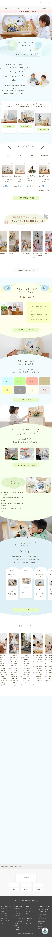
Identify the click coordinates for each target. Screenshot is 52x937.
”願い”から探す (26, 400)
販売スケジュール (14, 884)
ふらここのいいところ (26, 610)
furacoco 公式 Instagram (26, 826)
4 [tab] (13, 267)
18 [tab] (41, 267)
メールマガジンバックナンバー (31, 915)
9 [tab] (23, 267)
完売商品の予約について (30, 921)
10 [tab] (25, 267)
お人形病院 (40, 797)
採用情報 (40, 926)
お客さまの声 (16, 927)
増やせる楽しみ (4, 922)
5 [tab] (15, 267)
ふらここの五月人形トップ (19, 906)
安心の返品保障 (26, 797)
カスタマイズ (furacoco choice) (7, 915)
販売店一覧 (11, 797)
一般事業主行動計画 (42, 918)
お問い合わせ (26, 889)
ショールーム (37, 884)
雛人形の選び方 (4, 918)
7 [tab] (19, 267)
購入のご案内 (26, 884)
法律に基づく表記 (41, 919)
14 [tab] (33, 267)
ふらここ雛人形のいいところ (6, 920)
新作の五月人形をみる (26, 330)
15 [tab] (35, 267)
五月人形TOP (8, 8)
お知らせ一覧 (26, 761)
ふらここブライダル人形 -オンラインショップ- (44, 910)
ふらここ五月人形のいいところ (19, 918)
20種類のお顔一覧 (4, 909)
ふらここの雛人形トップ (6, 906)
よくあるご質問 (37, 889)
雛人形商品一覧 (4, 908)
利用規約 (40, 923)
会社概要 (40, 916)
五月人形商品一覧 (17, 908)
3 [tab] (11, 267)
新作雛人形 (3, 911)
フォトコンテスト (17, 929)
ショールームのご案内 (40, 783)
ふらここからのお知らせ (42, 914)
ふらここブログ (29, 913)
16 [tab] (37, 267)
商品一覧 (19, 8)
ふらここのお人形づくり (30, 909)
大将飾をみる (8, 126)
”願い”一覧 (30, 8)
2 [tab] (9, 267)
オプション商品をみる (43, 129)
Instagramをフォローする (26, 270)
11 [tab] (27, 267)
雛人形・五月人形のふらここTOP (7, 866)
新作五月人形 (16, 911)
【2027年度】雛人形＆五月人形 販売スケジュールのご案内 (26, 11)
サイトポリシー (41, 925)
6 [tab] (17, 267)
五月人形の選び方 (42, 8)
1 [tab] (7, 267)
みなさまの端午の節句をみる (26, 465)
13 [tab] (31, 267)
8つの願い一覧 (16, 909)
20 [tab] (45, 267)
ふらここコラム (29, 911)
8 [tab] (21, 267)
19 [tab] (43, 267)
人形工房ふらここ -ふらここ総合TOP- (44, 907)
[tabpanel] (26, 244)
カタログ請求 (26, 878)
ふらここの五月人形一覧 (26, 198)
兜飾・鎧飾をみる (26, 126)
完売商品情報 (3, 923)
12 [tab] (29, 267)
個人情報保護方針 (41, 921)
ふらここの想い (11, 783)
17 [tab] (39, 267)
